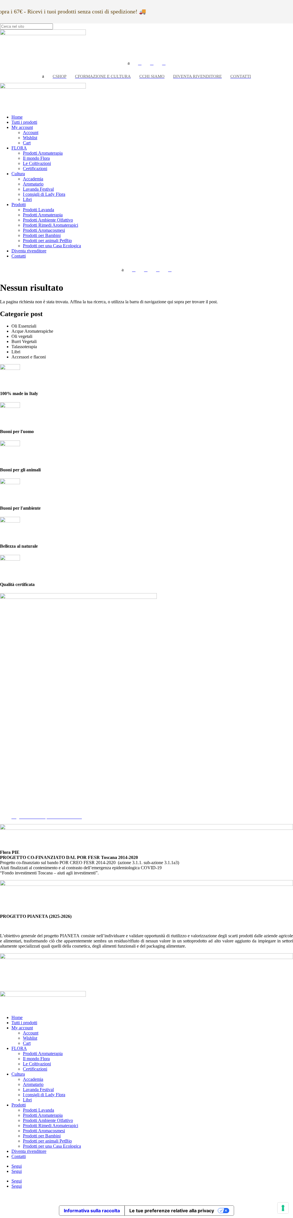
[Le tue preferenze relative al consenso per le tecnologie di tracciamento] (283, 1208)
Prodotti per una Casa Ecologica (52, 245)
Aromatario (33, 184)
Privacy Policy (24, 796)
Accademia (33, 178)
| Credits (146, 1195)
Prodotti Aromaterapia (43, 153)
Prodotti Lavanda (38, 209)
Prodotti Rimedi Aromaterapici (50, 225)
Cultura (18, 173)
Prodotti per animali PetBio (47, 240)
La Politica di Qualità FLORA (38, 811)
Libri (27, 199)
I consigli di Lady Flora (44, 194)
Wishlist (30, 137)
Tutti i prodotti (24, 122)
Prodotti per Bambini (42, 235)
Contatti (18, 256)
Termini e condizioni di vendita (39, 806)
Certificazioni (35, 168)
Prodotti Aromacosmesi (44, 230)
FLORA (19, 147)
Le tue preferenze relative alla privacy (171, 1210)
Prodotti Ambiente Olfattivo (48, 220)
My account (22, 127)
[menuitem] (140, 63)
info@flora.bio (13, 753)
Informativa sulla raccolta (92, 1210)
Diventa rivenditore (28, 250)
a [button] (129, 63)
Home (17, 117)
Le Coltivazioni (37, 163)
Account (30, 132)
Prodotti (18, 204)
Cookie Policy (24, 801)
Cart (27, 142)
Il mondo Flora (36, 158)
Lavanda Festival (38, 189)
